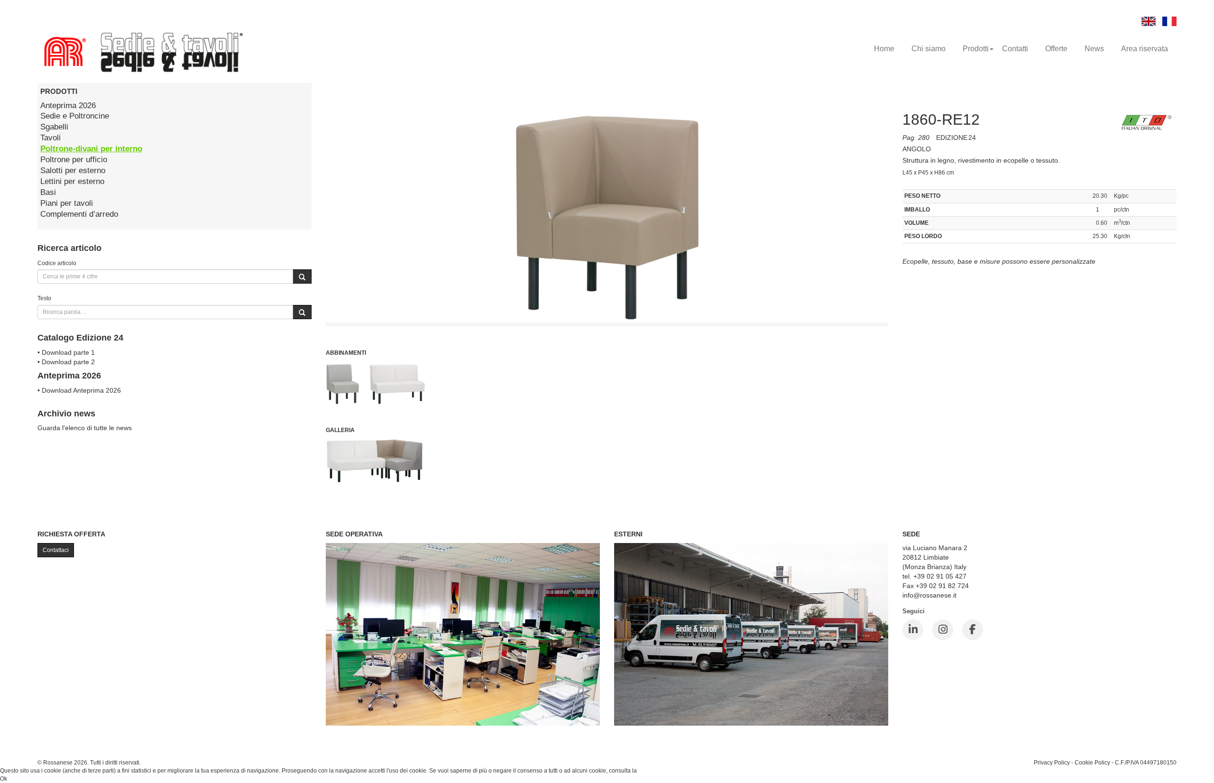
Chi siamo (928, 49)
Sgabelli (54, 126)
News (1094, 49)
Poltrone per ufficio (73, 159)
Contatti (1015, 49)
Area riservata (1144, 49)
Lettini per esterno (72, 181)
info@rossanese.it (929, 595)
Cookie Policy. (656, 770)
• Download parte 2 (66, 362)
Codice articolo (56, 263)
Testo (44, 298)
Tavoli (50, 137)
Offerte (1056, 49)
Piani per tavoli (66, 203)
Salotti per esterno (72, 170)
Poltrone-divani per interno (91, 148)
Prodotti (976, 49)
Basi (48, 192)
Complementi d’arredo (79, 214)
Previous (304, 309)
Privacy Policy (1052, 762)
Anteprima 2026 (68, 105)
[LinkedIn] (912, 629)
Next (909, 309)
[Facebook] (972, 629)
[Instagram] (942, 629)
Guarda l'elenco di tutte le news (84, 428)
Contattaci (56, 550)
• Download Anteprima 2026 (79, 390)
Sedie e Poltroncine (74, 115)
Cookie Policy (1092, 762)
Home (884, 49)
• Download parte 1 (66, 352)
